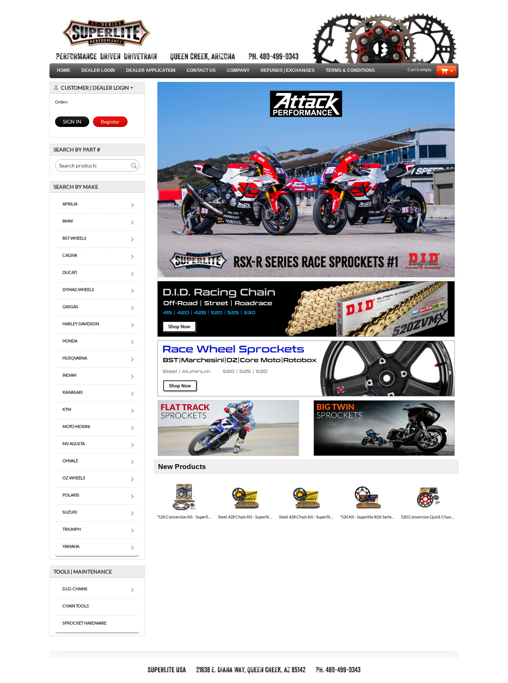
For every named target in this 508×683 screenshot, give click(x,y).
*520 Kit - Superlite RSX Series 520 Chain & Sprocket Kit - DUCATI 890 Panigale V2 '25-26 (367, 516)
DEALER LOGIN (98, 70)
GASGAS (70, 306)
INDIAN (69, 375)
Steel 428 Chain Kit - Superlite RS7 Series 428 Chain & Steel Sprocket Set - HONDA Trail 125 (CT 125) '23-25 (245, 516)
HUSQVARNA (74, 357)
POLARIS (70, 494)
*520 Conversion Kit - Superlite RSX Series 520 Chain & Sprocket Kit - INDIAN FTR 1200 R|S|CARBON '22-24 (184, 516)
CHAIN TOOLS (75, 605)
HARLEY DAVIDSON (80, 323)
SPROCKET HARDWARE (84, 622)
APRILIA (69, 203)
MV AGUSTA (73, 443)
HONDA (69, 340)
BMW (67, 220)
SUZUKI (69, 512)
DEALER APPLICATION (151, 70)
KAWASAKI (72, 392)
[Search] (134, 166)
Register (110, 121)
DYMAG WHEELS (78, 289)
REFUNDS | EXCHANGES (288, 70)
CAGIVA (69, 255)
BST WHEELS (74, 238)
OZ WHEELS (73, 477)
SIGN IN (72, 121)
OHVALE (70, 460)
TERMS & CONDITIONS (350, 70)
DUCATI (69, 272)
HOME (63, 70)
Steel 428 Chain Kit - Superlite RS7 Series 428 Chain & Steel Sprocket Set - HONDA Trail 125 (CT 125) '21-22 (306, 516)
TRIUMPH (71, 529)
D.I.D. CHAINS (74, 588)
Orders (61, 101)
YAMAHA (70, 546)
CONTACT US (201, 70)
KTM (66, 409)
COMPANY (238, 70)
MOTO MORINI (76, 426)
